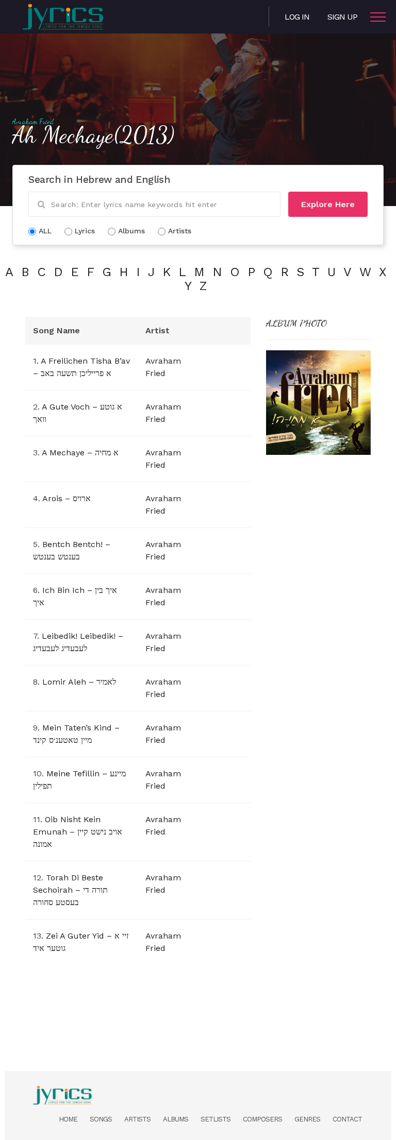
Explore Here (328, 204)
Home (68, 1119)
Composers (262, 1119)
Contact (347, 1119)
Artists (137, 1119)
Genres (307, 1119)
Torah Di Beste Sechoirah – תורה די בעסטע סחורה (70, 890)
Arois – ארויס (66, 498)
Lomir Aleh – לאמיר (79, 682)
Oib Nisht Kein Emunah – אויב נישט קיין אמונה (77, 831)
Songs (101, 1119)
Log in (297, 17)
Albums (175, 1119)
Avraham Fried (33, 121)
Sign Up (342, 17)
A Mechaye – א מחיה (80, 452)
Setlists (215, 1119)
